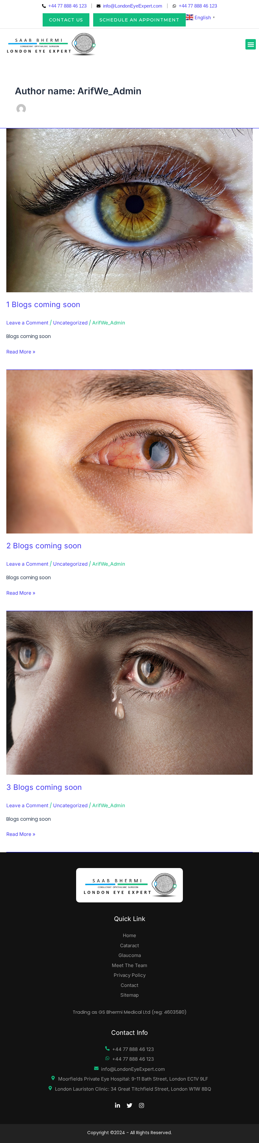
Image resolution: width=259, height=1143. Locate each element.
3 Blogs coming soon (44, 787)
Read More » (20, 351)
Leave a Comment (27, 323)
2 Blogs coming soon (43, 545)
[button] (250, 44)
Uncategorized (70, 323)
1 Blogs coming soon (43, 304)
